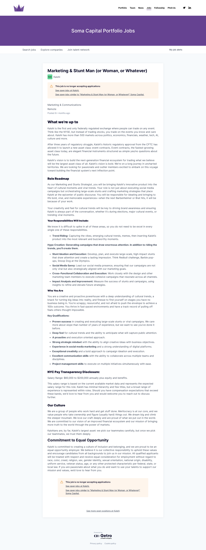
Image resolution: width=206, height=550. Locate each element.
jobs (29, 49)
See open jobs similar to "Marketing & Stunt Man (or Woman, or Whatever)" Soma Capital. (99, 94)
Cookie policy (110, 543)
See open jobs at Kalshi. (67, 90)
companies (52, 49)
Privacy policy (96, 543)
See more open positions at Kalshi (103, 511)
